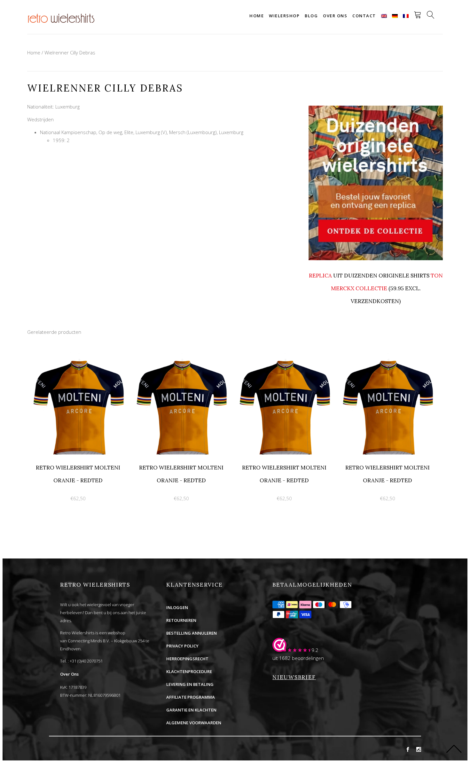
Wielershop (284, 16)
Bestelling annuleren (191, 633)
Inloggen (177, 607)
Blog (311, 16)
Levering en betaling (190, 684)
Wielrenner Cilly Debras (69, 52)
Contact (364, 16)
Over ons (335, 16)
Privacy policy (182, 646)
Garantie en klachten (191, 710)
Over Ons (69, 674)
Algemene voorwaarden (193, 723)
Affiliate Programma (190, 697)
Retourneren (181, 620)
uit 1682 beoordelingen (298, 658)
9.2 (314, 650)
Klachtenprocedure (189, 671)
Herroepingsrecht (187, 659)
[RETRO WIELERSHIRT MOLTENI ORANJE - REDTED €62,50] (78, 356)
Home (256, 16)
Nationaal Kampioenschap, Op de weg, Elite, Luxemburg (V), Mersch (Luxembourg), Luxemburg (141, 132)
